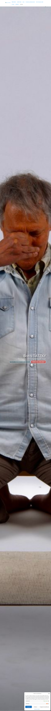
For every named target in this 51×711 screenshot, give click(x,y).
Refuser (35, 706)
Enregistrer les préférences (44, 706)
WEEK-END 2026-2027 (38, 362)
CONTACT (17, 4)
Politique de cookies (37, 709)
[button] (49, 693)
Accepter (28, 706)
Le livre (13, 4)
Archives (21, 4)
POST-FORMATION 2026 (19, 362)
